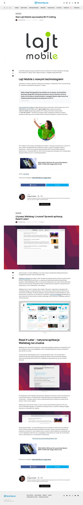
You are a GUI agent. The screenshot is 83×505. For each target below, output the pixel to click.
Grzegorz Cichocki (31, 196)
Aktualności (18, 13)
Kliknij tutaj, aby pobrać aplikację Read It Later (44, 438)
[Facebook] (78, 3)
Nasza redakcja (38, 495)
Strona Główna (30, 495)
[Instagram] (70, 3)
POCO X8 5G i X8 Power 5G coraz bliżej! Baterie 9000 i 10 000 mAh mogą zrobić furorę (52, 163)
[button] (4, 3)
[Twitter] (72, 3)
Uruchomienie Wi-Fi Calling (26, 107)
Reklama (45, 495)
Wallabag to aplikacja (24, 278)
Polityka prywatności (43, 496)
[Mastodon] (75, 3)
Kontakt (50, 495)
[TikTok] (64, 3)
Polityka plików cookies (32, 496)
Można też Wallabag (55, 294)
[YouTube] (67, 3)
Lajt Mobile (26, 174)
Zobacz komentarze (45, 204)
